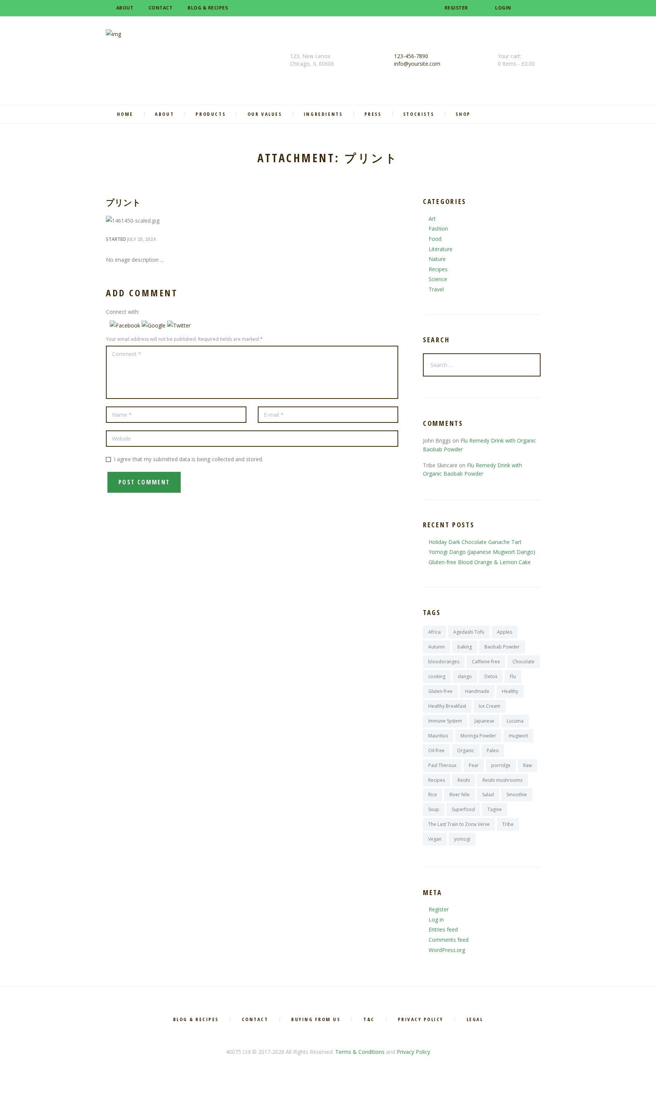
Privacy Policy (413, 1051)
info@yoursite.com (417, 63)
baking (464, 647)
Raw (527, 765)
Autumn (436, 647)
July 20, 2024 (141, 239)
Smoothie (516, 794)
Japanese (484, 721)
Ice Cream (489, 706)
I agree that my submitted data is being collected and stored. (188, 459)
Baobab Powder (502, 647)
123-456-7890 (411, 56)
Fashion (438, 228)
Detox (490, 676)
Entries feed (443, 929)
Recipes (438, 269)
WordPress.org (447, 950)
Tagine (494, 809)
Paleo (493, 750)
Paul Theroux (442, 765)
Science (438, 279)
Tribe (508, 824)
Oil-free (436, 750)
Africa (434, 632)
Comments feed (448, 939)
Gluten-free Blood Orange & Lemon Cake (480, 562)
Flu (513, 676)
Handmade (477, 691)
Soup (433, 809)
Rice (432, 794)
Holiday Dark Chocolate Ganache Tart (475, 542)
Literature (441, 249)
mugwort (518, 735)
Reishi (463, 780)
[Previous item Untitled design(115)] (179, 220)
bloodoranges (443, 661)
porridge (501, 765)
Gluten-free (440, 691)
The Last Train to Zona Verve (459, 824)
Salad (488, 794)
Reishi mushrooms (502, 780)
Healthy (510, 691)
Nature (437, 259)
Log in (436, 919)
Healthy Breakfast (447, 706)
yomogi (462, 839)
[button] (126, 325)
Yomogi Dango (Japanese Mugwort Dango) (482, 551)
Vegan (435, 839)
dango (465, 676)
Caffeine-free (486, 661)
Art (432, 218)
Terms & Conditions (360, 1051)
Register (456, 8)
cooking (436, 676)
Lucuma (515, 721)
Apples (504, 632)
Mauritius (438, 735)
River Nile (459, 794)
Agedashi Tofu (468, 632)
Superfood (463, 809)
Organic (465, 750)
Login (503, 8)
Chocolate (523, 661)
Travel (436, 289)
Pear (474, 765)
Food (435, 238)
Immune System (445, 721)
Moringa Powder (478, 735)
